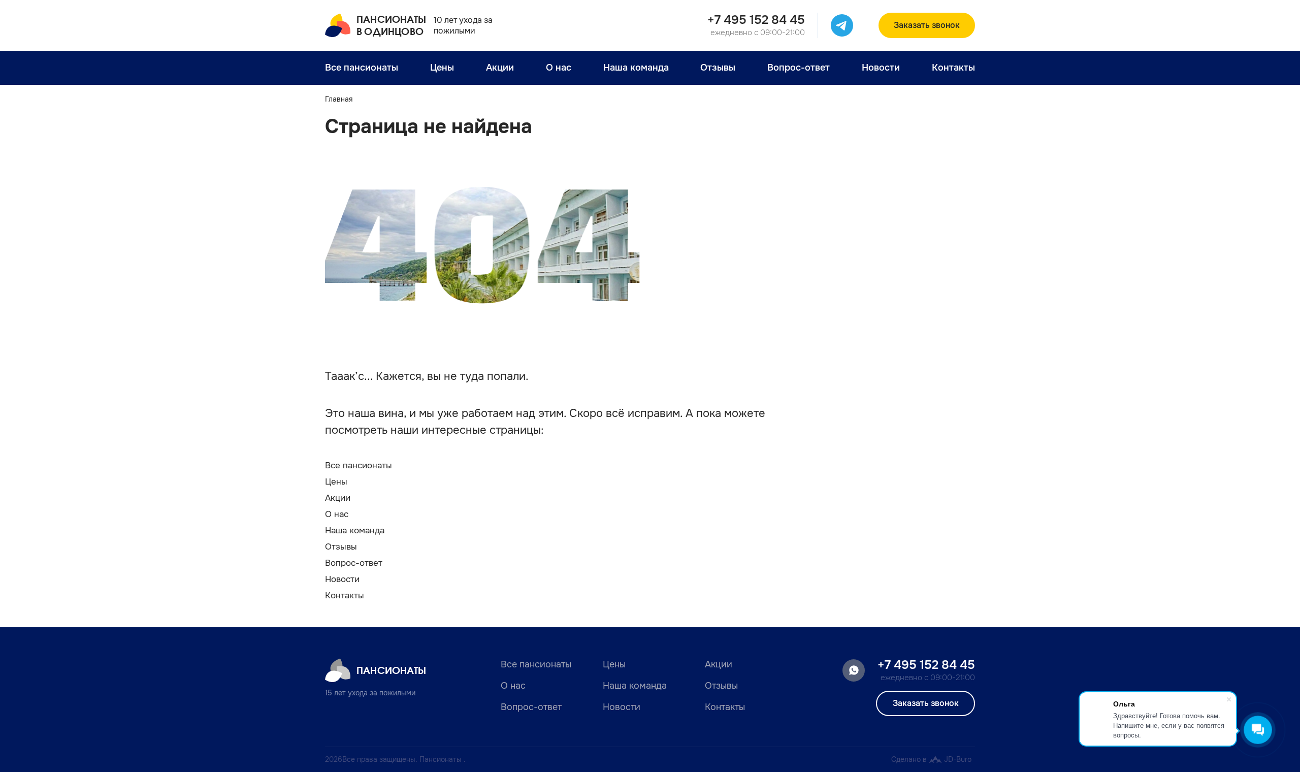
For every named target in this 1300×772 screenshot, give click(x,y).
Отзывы (717, 67)
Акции (500, 67)
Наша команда (636, 67)
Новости (881, 67)
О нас (558, 67)
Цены (442, 67)
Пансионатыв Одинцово (391, 25)
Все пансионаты (361, 67)
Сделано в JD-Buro (931, 759)
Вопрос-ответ (798, 67)
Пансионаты (391, 670)
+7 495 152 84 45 (756, 19)
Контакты (953, 67)
